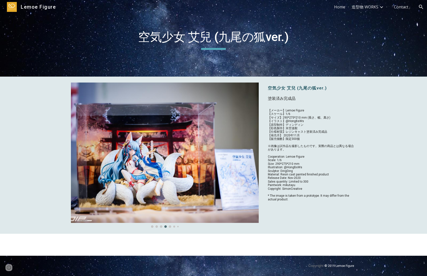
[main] (213, 38)
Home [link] (339, 7)
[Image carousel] (165, 155)
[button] (421, 7)
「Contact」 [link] (401, 7)
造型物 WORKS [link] (365, 7)
